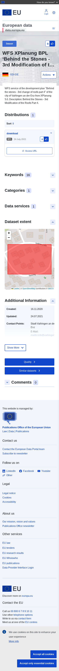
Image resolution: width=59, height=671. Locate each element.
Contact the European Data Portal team (23, 449)
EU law (6, 543)
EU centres (31, 622)
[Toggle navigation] (53, 28)
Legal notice (9, 493)
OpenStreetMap (28, 288)
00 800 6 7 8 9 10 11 (21, 611)
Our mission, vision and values (18, 521)
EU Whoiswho (10, 558)
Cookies (6, 497)
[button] (47, 2)
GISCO (51, 288)
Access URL (31, 151)
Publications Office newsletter (18, 526)
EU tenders (8, 548)
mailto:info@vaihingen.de (44, 335)
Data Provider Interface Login (18, 567)
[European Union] (28, 589)
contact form (24, 618)
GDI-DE (14, 74)
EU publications (11, 563)
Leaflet (16, 288)
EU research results (13, 553)
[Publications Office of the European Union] (28, 417)
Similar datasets (27, 370)
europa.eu (27, 596)
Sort (9, 123)
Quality (27, 362)
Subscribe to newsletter (15, 453)
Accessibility (9, 502)
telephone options (23, 615)
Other (9, 475)
